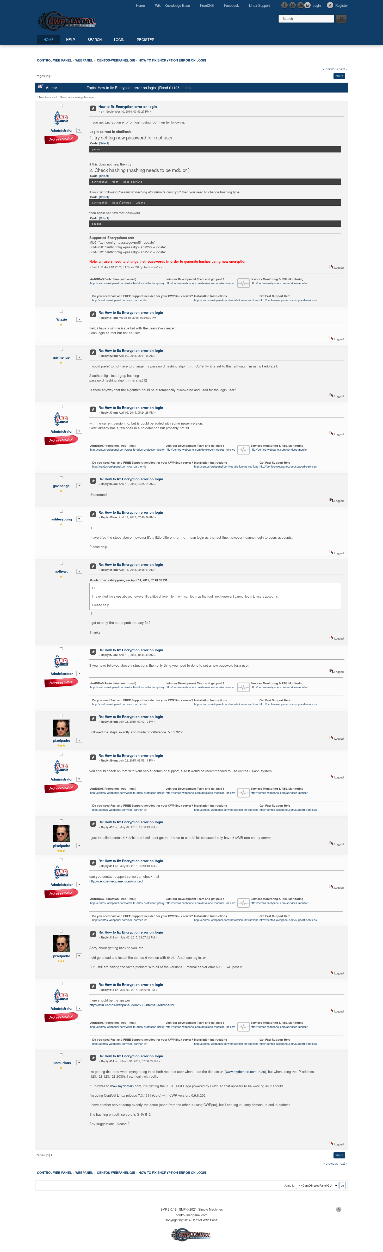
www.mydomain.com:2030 (245, 1071)
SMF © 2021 (188, 1209)
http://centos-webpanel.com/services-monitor (279, 283)
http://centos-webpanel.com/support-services (288, 300)
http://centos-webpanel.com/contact (116, 881)
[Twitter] (292, 5)
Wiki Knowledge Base (172, 5)
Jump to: (289, 1185)
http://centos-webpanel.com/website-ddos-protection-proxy (127, 283)
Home (140, 5)
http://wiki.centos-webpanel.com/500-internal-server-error (131, 1004)
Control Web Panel (78, 20)
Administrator (62, 130)
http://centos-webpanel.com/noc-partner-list (119, 300)
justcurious (62, 1062)
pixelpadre (61, 740)
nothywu (62, 571)
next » (343, 69)
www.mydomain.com (125, 1085)
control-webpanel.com (191, 1215)
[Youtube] (301, 5)
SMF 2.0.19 (168, 1209)
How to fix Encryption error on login (127, 106)
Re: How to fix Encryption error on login (130, 312)
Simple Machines (210, 1209)
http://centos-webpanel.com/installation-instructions (226, 300)
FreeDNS (207, 5)
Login (317, 5)
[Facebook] (284, 5)
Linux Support (259, 5)
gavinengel (62, 357)
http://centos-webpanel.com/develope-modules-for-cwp (200, 283)
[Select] (104, 143)
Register (341, 5)
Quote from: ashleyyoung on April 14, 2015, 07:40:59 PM (128, 580)
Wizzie (61, 319)
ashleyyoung (61, 519)
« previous (330, 69)
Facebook (231, 5)
